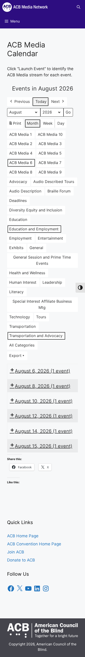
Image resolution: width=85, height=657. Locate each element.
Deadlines (18, 200)
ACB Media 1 (20, 134)
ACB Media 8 (20, 172)
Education (18, 219)
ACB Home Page (22, 536)
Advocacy (18, 181)
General (36, 247)
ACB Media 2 (20, 143)
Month (32, 123)
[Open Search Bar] (78, 7)
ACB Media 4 (20, 153)
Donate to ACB (21, 560)
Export (15, 355)
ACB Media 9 (50, 172)
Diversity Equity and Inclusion (35, 210)
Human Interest (22, 282)
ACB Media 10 (50, 134)
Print (14, 124)
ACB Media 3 (50, 143)
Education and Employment (34, 229)
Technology (19, 317)
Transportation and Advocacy (36, 335)
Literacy (16, 291)
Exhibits (16, 247)
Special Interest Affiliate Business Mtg (42, 304)
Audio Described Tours (53, 181)
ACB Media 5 (50, 153)
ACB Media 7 (49, 162)
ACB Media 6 (20, 162)
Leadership (52, 282)
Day (60, 123)
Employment (20, 238)
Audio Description (25, 191)
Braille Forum (59, 191)
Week (48, 123)
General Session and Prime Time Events (42, 260)
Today (41, 101)
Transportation (22, 326)
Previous (22, 101)
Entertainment (50, 238)
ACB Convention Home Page (34, 544)
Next (55, 101)
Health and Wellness (27, 272)
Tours (41, 317)
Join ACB (15, 552)
